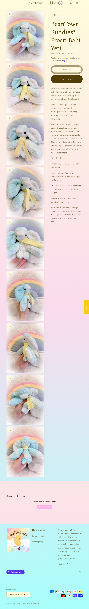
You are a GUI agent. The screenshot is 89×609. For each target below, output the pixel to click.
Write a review (44, 506)
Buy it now (67, 79)
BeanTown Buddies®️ (19, 603)
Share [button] (55, 15)
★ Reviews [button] (86, 307)
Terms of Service (38, 536)
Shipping (54, 53)
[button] (5, 3)
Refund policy (37, 541)
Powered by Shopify (33, 603)
